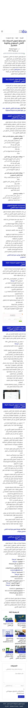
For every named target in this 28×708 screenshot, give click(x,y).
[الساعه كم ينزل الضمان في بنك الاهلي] (20, 618)
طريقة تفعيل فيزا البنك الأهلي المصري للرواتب (15, 530)
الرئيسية (21, 706)
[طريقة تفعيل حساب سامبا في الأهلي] (7, 649)
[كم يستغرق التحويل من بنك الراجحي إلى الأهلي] (20, 649)
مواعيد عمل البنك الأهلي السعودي (16, 256)
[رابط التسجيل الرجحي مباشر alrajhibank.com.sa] (7, 633)
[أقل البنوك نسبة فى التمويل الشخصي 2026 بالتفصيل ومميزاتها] (20, 633)
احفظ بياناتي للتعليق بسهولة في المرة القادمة (15, 692)
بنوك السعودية (22, 621)
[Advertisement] (14, 15)
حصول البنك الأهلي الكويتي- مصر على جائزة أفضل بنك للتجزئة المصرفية (14, 109)
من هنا (13, 281)
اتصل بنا (7, 706)
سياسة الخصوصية (14, 706)
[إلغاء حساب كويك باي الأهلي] (7, 618)
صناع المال (17, 69)
